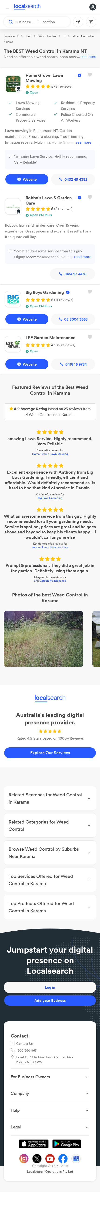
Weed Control (48, 36)
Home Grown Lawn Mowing (50, 454)
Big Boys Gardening (50, 498)
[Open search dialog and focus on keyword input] (8, 21)
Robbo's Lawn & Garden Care (50, 547)
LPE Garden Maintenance (50, 580)
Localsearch (11, 36)
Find (28, 36)
